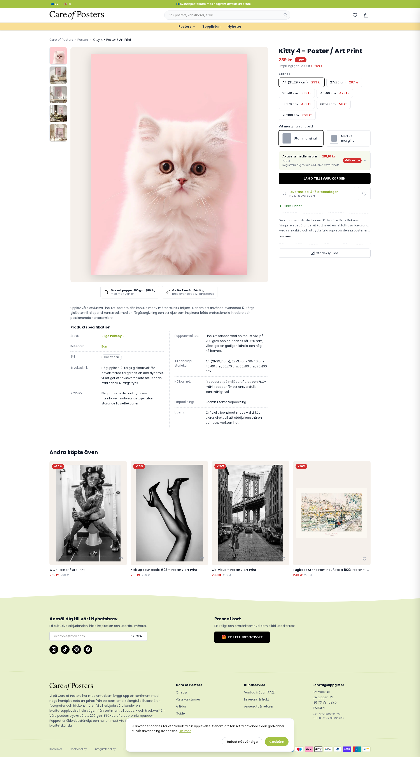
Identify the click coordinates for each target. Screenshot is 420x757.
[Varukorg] (366, 15)
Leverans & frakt (256, 699)
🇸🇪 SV (54, 4)
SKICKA (136, 636)
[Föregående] (53, 519)
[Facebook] (88, 649)
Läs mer (285, 236)
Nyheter (235, 26)
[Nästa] (366, 519)
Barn (105, 346)
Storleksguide (327, 253)
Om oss (182, 692)
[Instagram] (53, 649)
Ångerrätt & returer (258, 706)
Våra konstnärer (188, 699)
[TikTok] (65, 649)
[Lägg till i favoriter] (364, 193)
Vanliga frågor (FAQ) (260, 692)
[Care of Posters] (107, 686)
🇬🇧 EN (67, 4)
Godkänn (276, 741)
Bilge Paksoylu (113, 336)
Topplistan (211, 26)
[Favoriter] (354, 15)
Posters (184, 26)
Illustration (111, 357)
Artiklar (181, 706)
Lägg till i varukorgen (325, 178)
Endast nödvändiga (242, 741)
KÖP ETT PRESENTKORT (242, 637)
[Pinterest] (76, 649)
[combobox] (227, 15)
